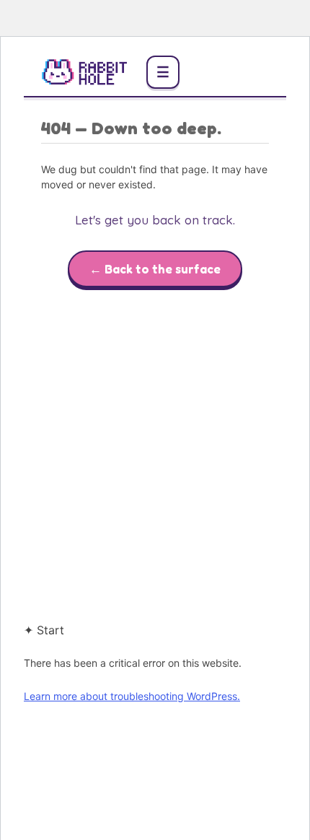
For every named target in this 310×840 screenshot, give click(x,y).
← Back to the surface (155, 268)
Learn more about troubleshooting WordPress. (132, 696)
